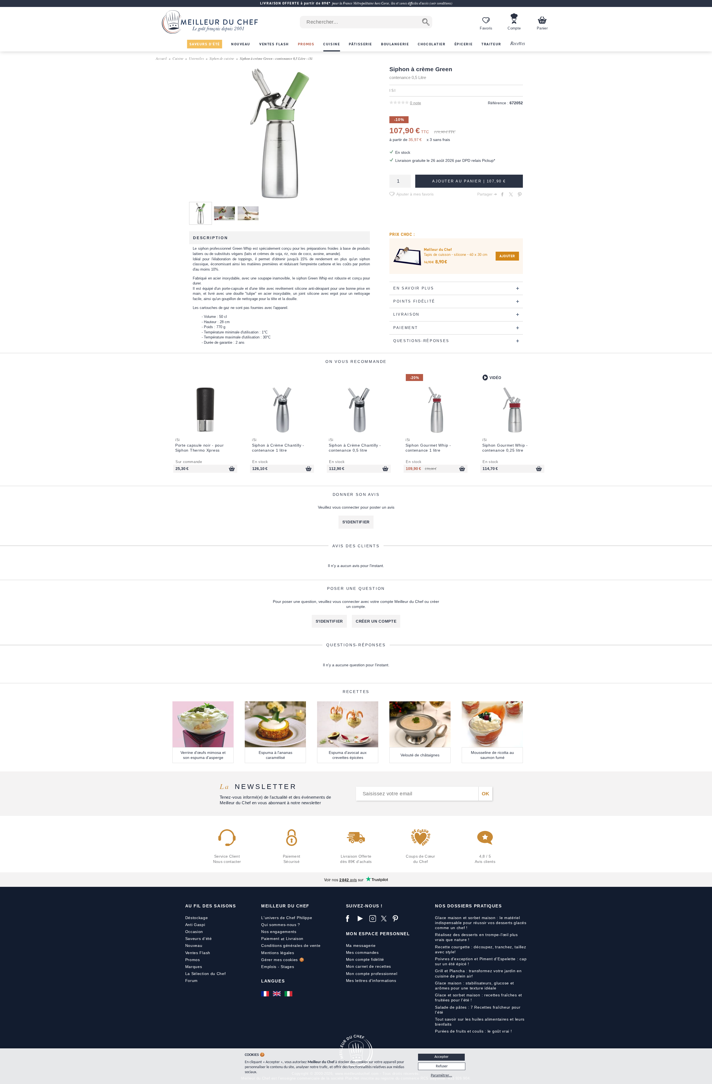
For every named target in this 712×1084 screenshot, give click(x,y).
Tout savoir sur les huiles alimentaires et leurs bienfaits (480, 1021)
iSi (392, 91)
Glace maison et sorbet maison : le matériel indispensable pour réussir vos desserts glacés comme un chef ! (480, 922)
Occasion (194, 931)
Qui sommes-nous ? (280, 924)
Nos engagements (278, 931)
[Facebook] (350, 918)
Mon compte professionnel (371, 973)
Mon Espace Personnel (378, 933)
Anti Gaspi (195, 924)
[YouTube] (362, 918)
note (415, 103)
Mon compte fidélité (365, 959)
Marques (193, 966)
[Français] (265, 993)
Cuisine (178, 58)
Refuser (442, 1066)
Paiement (270, 938)
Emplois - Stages (277, 966)
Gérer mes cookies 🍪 (282, 959)
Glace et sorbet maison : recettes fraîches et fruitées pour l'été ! (478, 997)
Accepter (441, 1057)
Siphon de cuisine (221, 58)
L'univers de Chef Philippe (286, 917)
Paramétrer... (441, 1075)
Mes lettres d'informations (371, 980)
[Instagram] (373, 918)
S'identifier (356, 522)
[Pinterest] (397, 918)
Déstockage (196, 917)
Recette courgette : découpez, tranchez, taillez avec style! (480, 949)
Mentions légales (277, 953)
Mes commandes (362, 952)
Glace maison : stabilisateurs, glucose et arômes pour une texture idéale (474, 985)
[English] (277, 993)
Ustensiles (196, 58)
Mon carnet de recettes (368, 966)
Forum (191, 980)
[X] (385, 918)
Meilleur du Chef (285, 906)
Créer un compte (376, 621)
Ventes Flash (197, 953)
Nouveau (193, 945)
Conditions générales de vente (290, 945)
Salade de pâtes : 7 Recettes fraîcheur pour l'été (477, 1009)
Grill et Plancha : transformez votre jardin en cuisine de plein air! (478, 973)
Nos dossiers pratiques (468, 906)
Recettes (517, 44)
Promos (192, 959)
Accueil (161, 58)
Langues (273, 981)
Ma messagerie (361, 945)
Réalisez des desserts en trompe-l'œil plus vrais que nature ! (476, 937)
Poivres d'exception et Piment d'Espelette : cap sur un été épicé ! (480, 961)
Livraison (294, 938)
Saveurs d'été (198, 938)
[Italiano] (289, 993)
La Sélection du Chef (205, 973)
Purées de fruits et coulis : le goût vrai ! (473, 1031)
